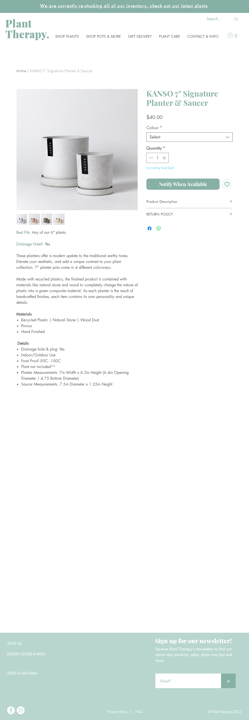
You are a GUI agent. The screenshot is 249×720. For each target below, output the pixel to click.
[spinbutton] (157, 158)
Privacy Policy (117, 711)
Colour (154, 127)
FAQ (140, 711)
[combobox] (189, 137)
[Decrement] (150, 158)
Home (21, 71)
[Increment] (164, 158)
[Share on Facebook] (149, 228)
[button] (67, 36)
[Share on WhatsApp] (159, 228)
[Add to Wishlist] (227, 184)
